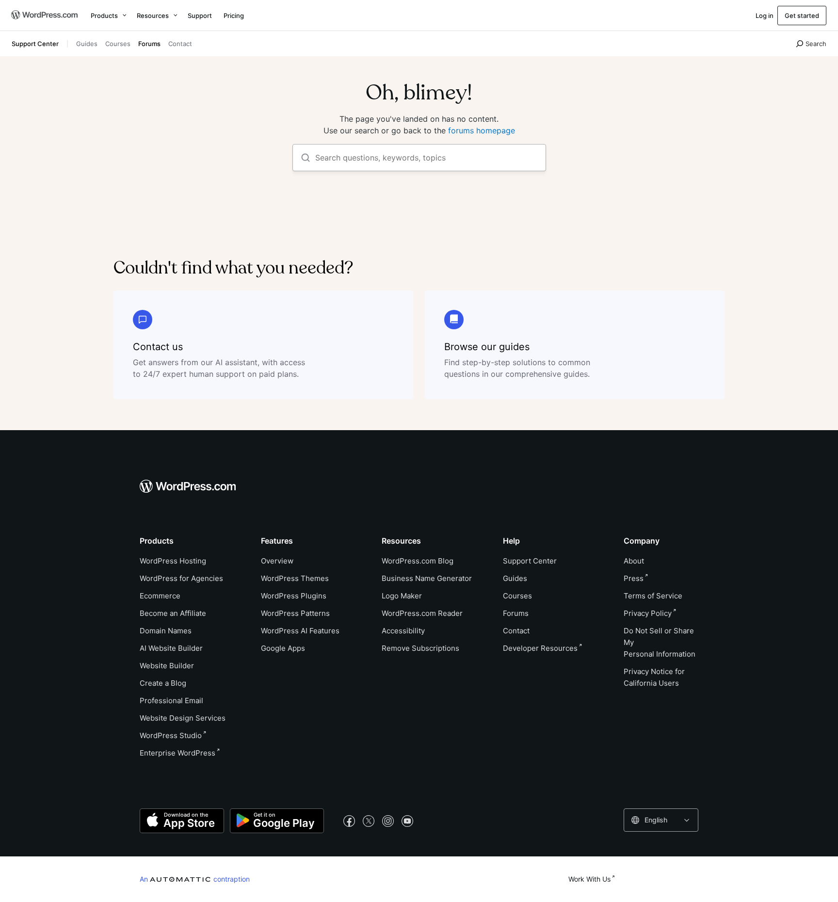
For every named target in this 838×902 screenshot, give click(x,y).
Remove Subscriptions (420, 648)
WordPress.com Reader (422, 613)
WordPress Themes (295, 578)
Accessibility (403, 630)
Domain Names (166, 630)
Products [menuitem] (104, 15)
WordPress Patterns (295, 613)
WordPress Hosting (173, 560)
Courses (117, 44)
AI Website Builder (171, 648)
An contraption (195, 878)
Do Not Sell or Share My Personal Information (659, 642)
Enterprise (177, 752)
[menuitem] (43, 15)
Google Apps (283, 648)
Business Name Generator (427, 578)
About (634, 560)
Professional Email (171, 700)
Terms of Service (653, 595)
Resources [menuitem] (153, 15)
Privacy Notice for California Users (654, 677)
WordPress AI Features (300, 630)
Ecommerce (160, 595)
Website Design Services (183, 718)
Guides (86, 44)
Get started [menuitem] (802, 15)
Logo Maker (402, 595)
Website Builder (167, 665)
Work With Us (589, 879)
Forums (149, 44)
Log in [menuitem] (765, 15)
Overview (277, 560)
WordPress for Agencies (181, 578)
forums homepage (481, 130)
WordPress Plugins (293, 595)
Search (816, 44)
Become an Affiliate (173, 613)
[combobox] (661, 820)
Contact (180, 44)
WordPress (171, 735)
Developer (540, 648)
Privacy (648, 613)
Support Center (35, 44)
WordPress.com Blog (417, 560)
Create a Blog (163, 683)
